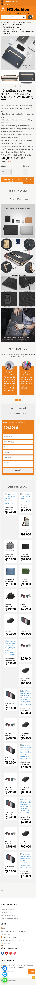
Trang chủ (6, 23)
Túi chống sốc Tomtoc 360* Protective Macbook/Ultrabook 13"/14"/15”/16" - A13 (25, 580)
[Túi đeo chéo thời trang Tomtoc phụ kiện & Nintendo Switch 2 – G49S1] (25, 521)
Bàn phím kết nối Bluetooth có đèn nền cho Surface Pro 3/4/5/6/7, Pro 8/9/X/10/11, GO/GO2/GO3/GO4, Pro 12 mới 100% (10, 659)
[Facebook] (3, 953)
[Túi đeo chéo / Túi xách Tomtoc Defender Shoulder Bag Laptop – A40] (10, 498)
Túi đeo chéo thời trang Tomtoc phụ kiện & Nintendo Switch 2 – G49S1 (25, 530)
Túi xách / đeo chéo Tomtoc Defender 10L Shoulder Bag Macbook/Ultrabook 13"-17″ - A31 (10, 605)
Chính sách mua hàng (9, 905)
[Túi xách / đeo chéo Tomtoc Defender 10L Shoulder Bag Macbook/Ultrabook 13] (10, 596)
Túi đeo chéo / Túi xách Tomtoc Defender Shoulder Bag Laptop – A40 (10, 508)
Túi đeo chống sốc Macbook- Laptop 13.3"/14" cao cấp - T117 (10, 555)
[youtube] (7, 953)
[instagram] (15, 953)
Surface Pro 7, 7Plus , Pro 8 (11, 31)
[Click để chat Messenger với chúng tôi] (4, 968)
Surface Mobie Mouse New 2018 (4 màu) (25, 630)
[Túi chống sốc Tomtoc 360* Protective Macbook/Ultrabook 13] (25, 571)
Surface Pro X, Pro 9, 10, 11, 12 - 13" (14, 29)
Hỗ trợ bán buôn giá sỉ (8, 915)
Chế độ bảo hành (6, 912)
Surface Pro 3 (7, 34)
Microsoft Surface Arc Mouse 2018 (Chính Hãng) (24, 605)
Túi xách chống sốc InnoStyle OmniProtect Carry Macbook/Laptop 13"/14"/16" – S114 (10, 580)
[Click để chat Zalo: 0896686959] (4, 974)
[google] (11, 953)
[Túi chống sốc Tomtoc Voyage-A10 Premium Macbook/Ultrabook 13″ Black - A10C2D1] (25, 546)
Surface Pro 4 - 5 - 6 (28, 31)
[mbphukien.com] (18, 11)
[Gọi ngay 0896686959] (4, 980)
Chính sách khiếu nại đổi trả (9, 919)
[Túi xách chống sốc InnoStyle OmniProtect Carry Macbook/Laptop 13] (10, 571)
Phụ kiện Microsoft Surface (11, 27)
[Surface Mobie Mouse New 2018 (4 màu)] (25, 620)
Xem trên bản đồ (6, 934)
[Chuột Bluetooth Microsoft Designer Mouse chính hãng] (10, 620)
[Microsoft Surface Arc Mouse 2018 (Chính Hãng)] (25, 596)
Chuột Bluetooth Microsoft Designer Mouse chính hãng (10, 630)
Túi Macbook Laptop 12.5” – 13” (12, 25)
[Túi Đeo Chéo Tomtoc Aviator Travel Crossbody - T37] (25, 497)
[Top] (33, 977)
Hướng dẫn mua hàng (7, 909)
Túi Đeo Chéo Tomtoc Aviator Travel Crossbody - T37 (25, 506)
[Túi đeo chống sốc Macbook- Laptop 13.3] (10, 546)
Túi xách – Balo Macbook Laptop (21, 23)
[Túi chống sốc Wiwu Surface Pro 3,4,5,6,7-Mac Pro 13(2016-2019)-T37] (18, 53)
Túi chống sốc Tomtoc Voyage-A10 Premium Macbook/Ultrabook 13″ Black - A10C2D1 (25, 555)
